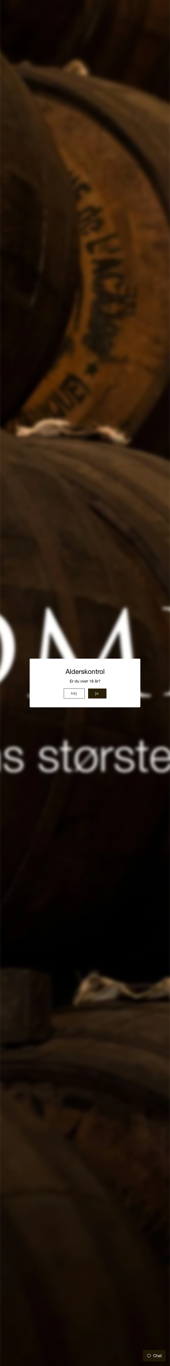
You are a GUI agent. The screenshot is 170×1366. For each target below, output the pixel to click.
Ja (97, 694)
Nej (74, 694)
